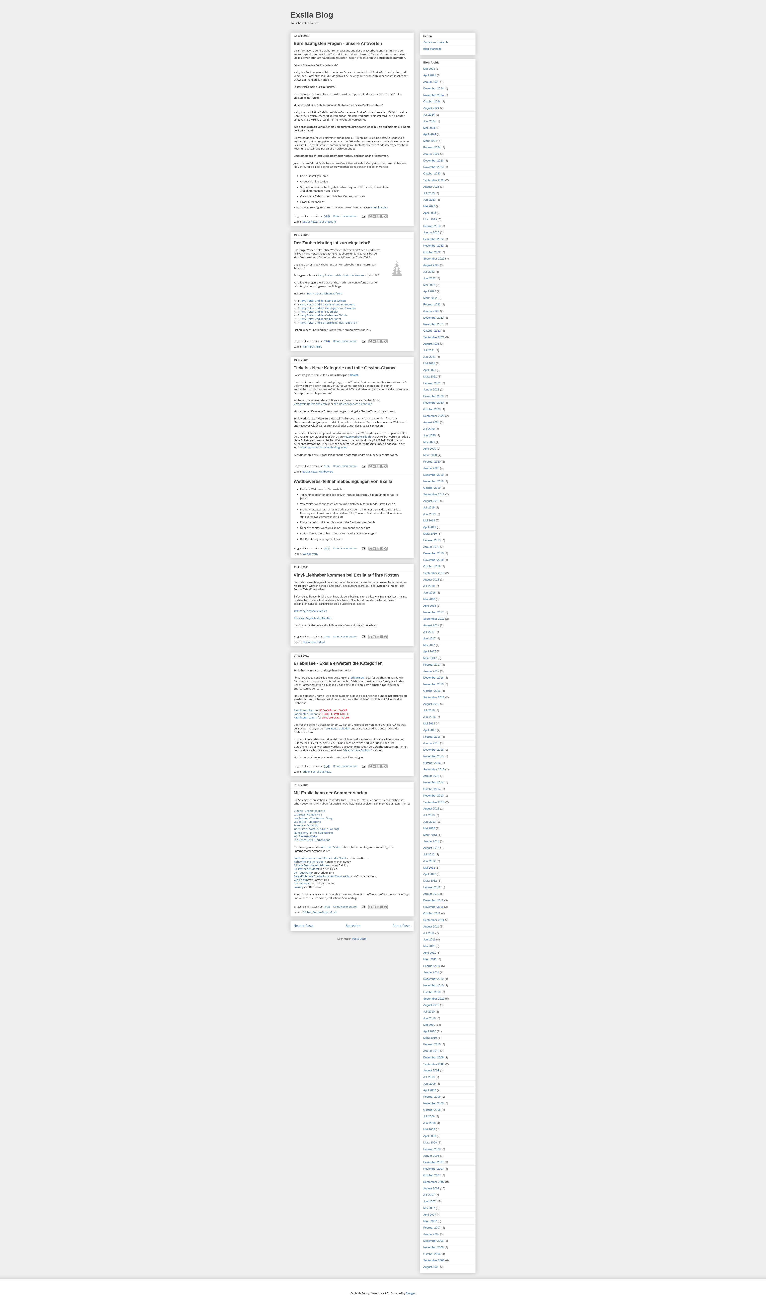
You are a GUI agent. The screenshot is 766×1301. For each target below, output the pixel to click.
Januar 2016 (431, 743)
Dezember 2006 (433, 1240)
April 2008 (429, 1136)
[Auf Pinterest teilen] (386, 216)
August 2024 (431, 108)
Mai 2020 (429, 442)
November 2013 (433, 795)
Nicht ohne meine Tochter (309, 861)
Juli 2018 (429, 586)
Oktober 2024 (432, 101)
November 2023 (433, 166)
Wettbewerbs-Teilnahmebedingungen (324, 447)
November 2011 (433, 906)
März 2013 (430, 834)
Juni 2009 (429, 1083)
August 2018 (431, 579)
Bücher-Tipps (321, 912)
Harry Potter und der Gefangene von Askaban (328, 308)
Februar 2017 (432, 664)
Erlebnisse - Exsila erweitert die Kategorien (338, 663)
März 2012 (430, 880)
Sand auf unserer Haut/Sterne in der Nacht (320, 858)
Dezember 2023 (433, 160)
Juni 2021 (429, 356)
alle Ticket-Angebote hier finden (353, 404)
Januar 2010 (431, 1050)
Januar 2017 (431, 671)
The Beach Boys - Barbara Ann (312, 840)
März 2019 (430, 533)
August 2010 (431, 1005)
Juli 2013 (429, 815)
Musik (322, 642)
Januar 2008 (431, 1155)
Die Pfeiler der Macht (306, 869)
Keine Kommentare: (345, 216)
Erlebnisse (357, 677)
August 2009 (431, 1070)
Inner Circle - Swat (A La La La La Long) (316, 829)
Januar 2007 (431, 1234)
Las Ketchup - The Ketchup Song (313, 818)
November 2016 (433, 684)
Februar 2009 (432, 1096)
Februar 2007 (432, 1227)
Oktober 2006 (432, 1253)
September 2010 (433, 998)
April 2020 (429, 448)
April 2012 (429, 874)
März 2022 (430, 297)
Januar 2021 (431, 389)
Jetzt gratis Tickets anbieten (310, 404)
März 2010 (430, 1037)
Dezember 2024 (433, 88)
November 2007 (433, 1168)
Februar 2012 (432, 887)
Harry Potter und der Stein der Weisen (341, 275)
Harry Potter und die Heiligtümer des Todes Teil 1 (329, 322)
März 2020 (430, 455)
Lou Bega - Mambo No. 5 (308, 814)
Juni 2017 (429, 638)
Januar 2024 (431, 154)
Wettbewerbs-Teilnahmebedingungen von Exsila (343, 481)
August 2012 (431, 847)
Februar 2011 (431, 965)
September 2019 (433, 494)
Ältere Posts (402, 925)
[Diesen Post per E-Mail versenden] (370, 216)
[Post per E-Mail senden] (363, 216)
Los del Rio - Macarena (307, 821)
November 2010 (433, 985)
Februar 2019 (432, 540)
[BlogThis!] (374, 216)
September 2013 (433, 802)
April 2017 (429, 651)
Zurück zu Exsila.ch (435, 42)
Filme (319, 346)
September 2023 (433, 180)
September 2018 (433, 573)
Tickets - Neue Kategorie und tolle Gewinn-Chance (345, 367)
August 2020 (431, 422)
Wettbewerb (326, 471)
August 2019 (431, 500)
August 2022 (431, 265)
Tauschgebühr (327, 221)
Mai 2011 (429, 946)
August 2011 (431, 926)
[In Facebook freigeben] (382, 216)
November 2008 (433, 1103)
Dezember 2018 (433, 553)
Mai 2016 (429, 723)
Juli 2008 (429, 1116)
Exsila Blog (311, 14)
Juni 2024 (429, 121)
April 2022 (429, 291)
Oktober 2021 (432, 330)
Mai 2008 (429, 1129)
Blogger (410, 1293)
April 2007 (429, 1214)
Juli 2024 (429, 114)
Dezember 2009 (433, 1057)
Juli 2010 (429, 1011)
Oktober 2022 (432, 252)
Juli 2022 (429, 271)
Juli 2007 (429, 1194)
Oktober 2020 (432, 409)
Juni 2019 (429, 514)
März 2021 (430, 376)
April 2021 (429, 370)
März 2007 (430, 1221)
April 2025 (429, 75)
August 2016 (431, 703)
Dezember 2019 (433, 474)
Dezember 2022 (433, 239)
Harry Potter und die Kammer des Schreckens (327, 304)
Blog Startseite (432, 48)
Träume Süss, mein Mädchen (311, 865)
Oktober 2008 (432, 1109)
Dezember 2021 (433, 317)
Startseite (353, 925)
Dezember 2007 (433, 1162)
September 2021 (433, 337)
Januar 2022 (431, 311)
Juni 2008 (429, 1123)
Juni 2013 (429, 821)
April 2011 (429, 952)
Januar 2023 (431, 232)
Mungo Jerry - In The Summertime (314, 832)
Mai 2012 (429, 867)
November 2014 (433, 782)
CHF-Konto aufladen (338, 728)
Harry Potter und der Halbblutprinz (321, 319)
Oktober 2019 (432, 487)
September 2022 (433, 258)
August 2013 (431, 808)
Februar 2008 (432, 1149)
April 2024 (429, 134)
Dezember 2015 (433, 749)
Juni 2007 (429, 1201)
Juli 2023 (429, 193)
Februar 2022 (432, 304)
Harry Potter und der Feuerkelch (319, 311)
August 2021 (431, 343)
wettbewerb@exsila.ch (357, 436)
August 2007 (431, 1188)
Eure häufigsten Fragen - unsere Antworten (338, 43)
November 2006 (433, 1247)
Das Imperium (302, 883)
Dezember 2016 (433, 677)
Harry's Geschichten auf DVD (324, 293)
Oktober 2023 (432, 173)
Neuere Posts (304, 925)
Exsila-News (310, 221)
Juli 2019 (429, 507)
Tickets (354, 375)
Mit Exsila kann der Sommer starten (330, 792)
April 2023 (429, 212)
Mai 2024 (429, 127)
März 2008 (430, 1142)
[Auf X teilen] (378, 216)
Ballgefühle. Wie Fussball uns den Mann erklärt (322, 876)
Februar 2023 (432, 226)
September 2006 (433, 1260)
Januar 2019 (431, 546)
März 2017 (430, 658)
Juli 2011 (428, 933)
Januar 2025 (431, 81)
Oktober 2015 (432, 762)
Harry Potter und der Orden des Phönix (323, 315)
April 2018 (429, 605)
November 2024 (433, 95)
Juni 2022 (429, 278)
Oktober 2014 (432, 789)
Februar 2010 (432, 1044)
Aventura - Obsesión (306, 825)
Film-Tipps (309, 346)
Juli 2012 (429, 854)
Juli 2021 (429, 350)
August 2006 (431, 1266)
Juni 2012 (429, 861)
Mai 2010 (429, 1024)
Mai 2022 (429, 284)
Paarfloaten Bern (304, 710)
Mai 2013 (429, 828)
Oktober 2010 (432, 992)
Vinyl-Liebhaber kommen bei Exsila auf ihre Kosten (346, 575)
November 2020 (433, 402)
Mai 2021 (429, 363)
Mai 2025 (429, 68)
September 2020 (433, 415)
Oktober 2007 (432, 1175)
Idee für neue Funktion (357, 750)
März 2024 (430, 140)
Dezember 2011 (433, 900)
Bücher (307, 912)
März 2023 (430, 219)
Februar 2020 (432, 461)
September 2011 (433, 920)
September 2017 (433, 618)
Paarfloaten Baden (305, 714)
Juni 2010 (429, 1018)
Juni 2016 (429, 716)
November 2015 (433, 756)
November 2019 (433, 481)
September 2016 (433, 697)
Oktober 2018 (432, 566)
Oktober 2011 (431, 913)
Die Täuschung (303, 872)
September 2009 (433, 1064)
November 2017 (433, 612)
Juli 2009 (429, 1077)
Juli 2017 (429, 631)
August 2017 (431, 625)
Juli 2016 (429, 710)
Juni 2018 (429, 592)
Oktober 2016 (432, 690)
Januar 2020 (431, 468)
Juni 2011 (429, 939)
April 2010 (429, 1031)
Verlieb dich (301, 880)
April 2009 (429, 1090)
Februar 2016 (432, 736)
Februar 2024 (432, 147)
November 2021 (433, 324)
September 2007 (433, 1181)
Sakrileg (298, 887)
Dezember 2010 (433, 978)
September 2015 (433, 769)
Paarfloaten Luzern (305, 717)
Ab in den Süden (331, 847)
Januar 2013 (431, 841)
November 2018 (433, 559)
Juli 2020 (429, 428)
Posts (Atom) (359, 938)
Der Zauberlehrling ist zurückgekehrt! (332, 242)
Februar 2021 (432, 383)
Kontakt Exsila (379, 207)
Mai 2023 (429, 206)
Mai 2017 (429, 645)
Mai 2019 (429, 520)
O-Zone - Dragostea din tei (310, 811)
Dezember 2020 (433, 396)
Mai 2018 (429, 599)
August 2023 (431, 186)
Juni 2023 (429, 199)
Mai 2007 (429, 1208)
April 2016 (429, 730)
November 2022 (433, 245)
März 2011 (430, 959)
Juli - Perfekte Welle (305, 836)
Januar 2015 (431, 775)
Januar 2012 (431, 893)
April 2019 (429, 527)
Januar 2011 (431, 972)
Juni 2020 (429, 435)
